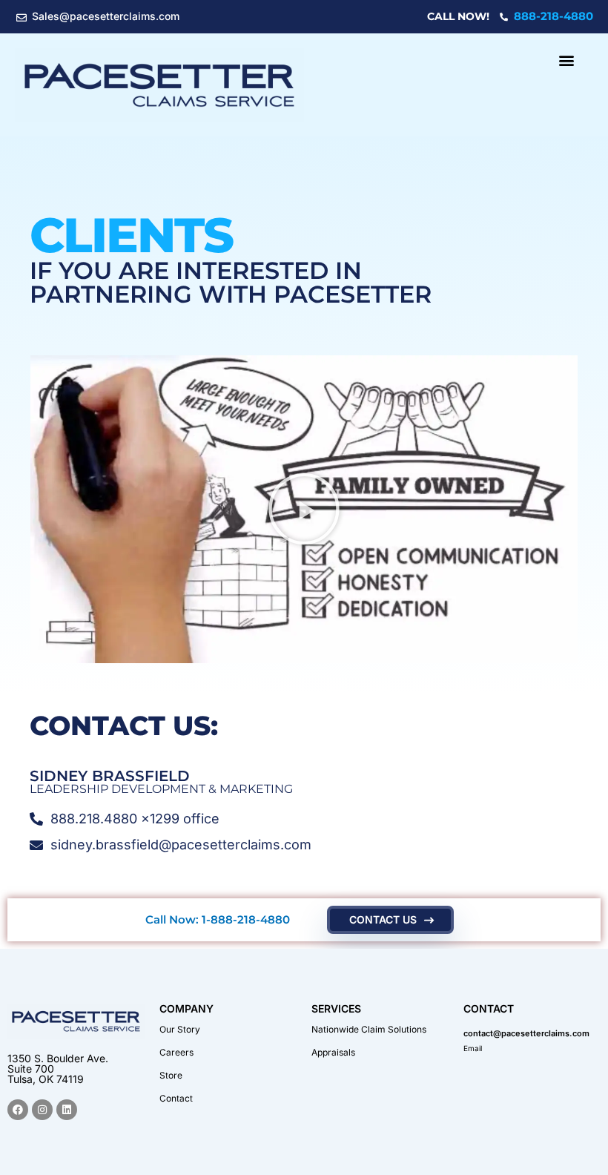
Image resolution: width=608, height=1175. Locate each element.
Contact (176, 1098)
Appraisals (333, 1052)
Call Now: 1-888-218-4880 (217, 919)
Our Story (179, 1029)
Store (170, 1075)
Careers (176, 1052)
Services (336, 1008)
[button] (566, 60)
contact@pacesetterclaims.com (526, 1033)
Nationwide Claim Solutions (368, 1029)
